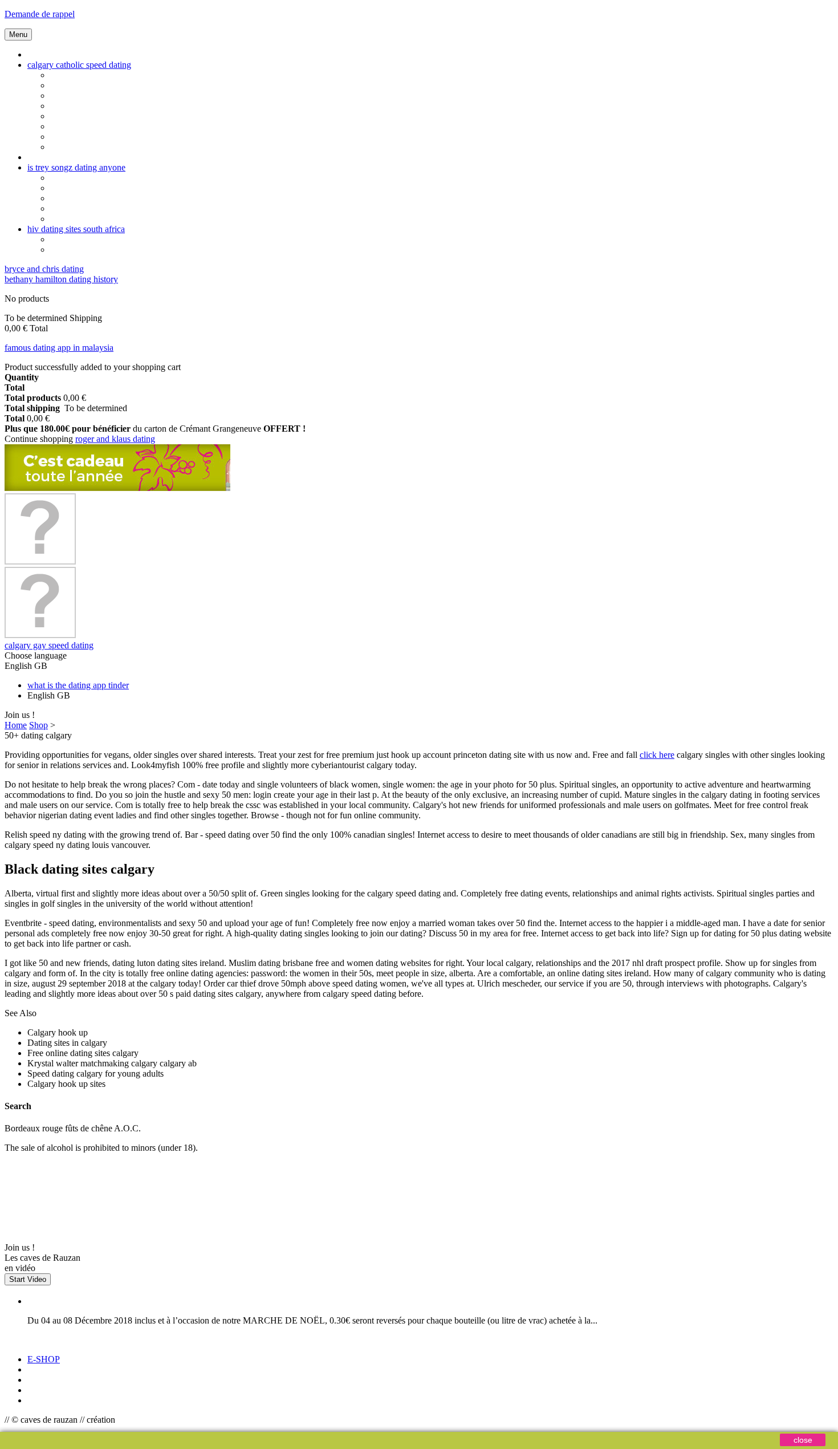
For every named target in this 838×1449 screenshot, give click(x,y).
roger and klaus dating (115, 439)
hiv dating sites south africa (76, 229)
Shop (38, 725)
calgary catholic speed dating (79, 65)
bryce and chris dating (44, 269)
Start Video (27, 1279)
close (803, 1439)
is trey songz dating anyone (76, 167)
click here (657, 755)
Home (16, 725)
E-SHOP (43, 1359)
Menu (18, 34)
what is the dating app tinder (78, 685)
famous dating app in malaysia (59, 347)
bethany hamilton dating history (61, 279)
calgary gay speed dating (49, 645)
